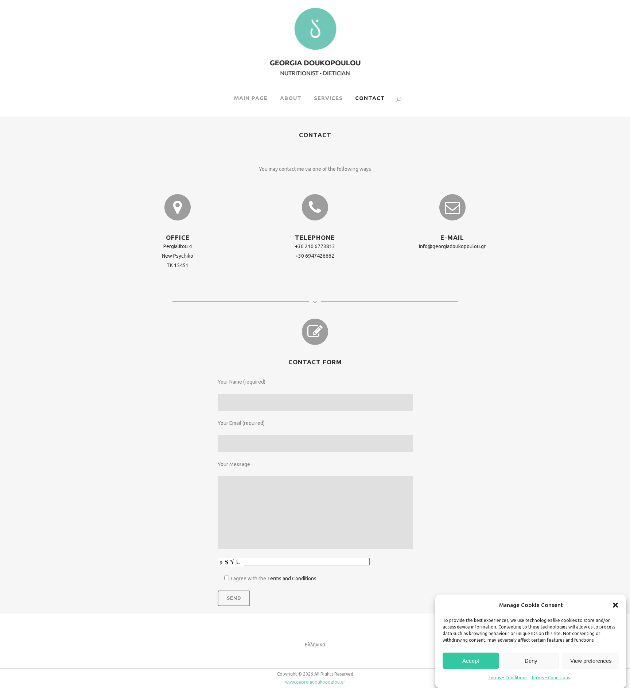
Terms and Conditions (291, 578)
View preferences (591, 661)
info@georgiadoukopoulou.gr (452, 246)
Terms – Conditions (507, 677)
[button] (615, 605)
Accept (470, 661)
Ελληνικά (315, 644)
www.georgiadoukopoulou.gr (315, 682)
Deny (531, 661)
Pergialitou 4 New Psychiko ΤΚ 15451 (177, 255)
